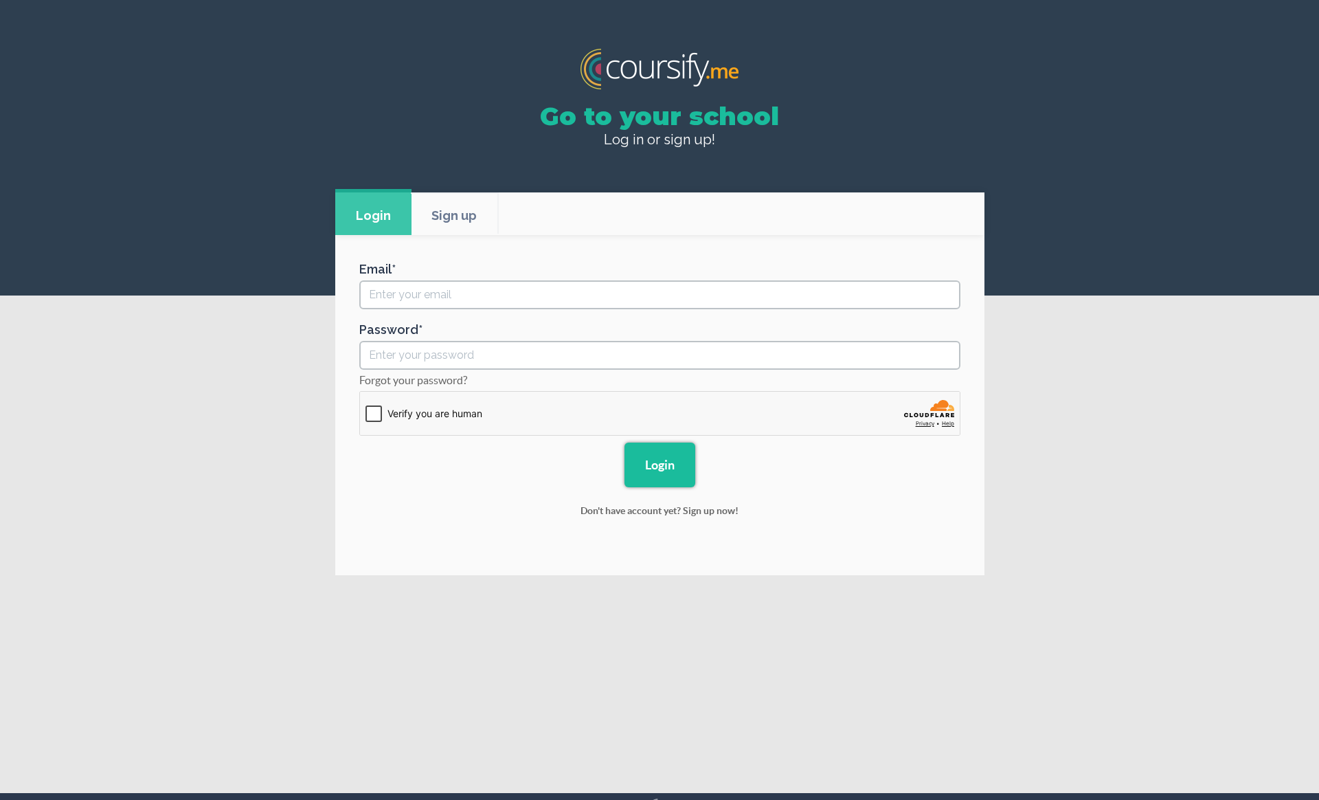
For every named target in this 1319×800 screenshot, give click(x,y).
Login (373, 215)
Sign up (454, 215)
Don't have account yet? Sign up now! (659, 510)
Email (375, 269)
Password (388, 330)
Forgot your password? (413, 380)
